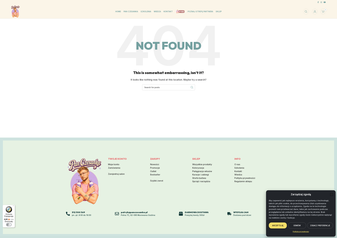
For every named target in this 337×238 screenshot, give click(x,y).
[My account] (315, 11)
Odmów (297, 225)
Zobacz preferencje (320, 225)
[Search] (306, 11)
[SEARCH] (192, 87)
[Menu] (13, 206)
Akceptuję (278, 225)
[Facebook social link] (318, 2)
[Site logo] (15, 11)
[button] (331, 194)
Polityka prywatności (301, 232)
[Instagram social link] (321, 2)
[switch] (9, 224)
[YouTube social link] (325, 2)
